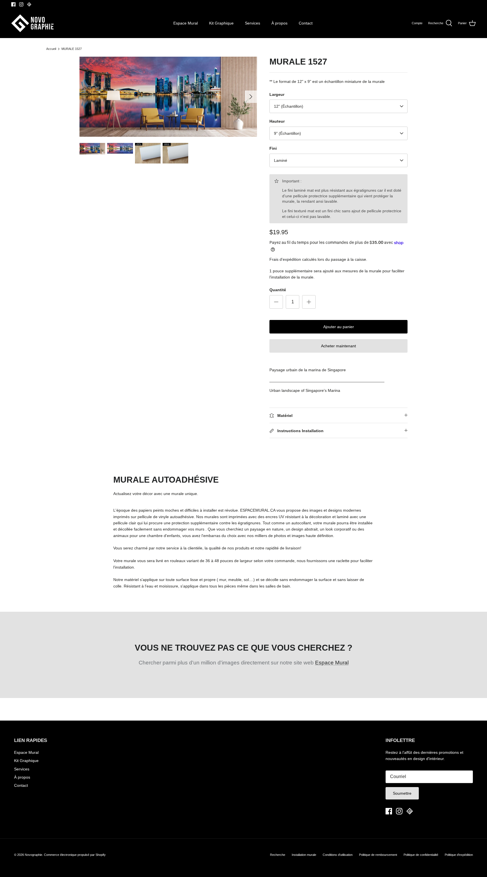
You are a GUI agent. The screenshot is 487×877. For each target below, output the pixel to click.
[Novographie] (32, 23)
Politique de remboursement (378, 854)
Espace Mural (185, 23)
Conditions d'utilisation (338, 854)
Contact (306, 23)
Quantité (277, 290)
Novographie (33, 854)
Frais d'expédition (285, 259)
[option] (168, 97)
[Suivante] (251, 96)
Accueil (51, 48)
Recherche (277, 854)
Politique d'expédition (459, 854)
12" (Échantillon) (288, 106)
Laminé (280, 160)
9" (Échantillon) (287, 133)
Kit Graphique (221, 23)
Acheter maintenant (338, 346)
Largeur (276, 94)
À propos (279, 23)
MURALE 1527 (71, 48)
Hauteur (277, 121)
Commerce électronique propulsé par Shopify (75, 854)
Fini (273, 148)
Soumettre (402, 793)
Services (252, 23)
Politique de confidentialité (421, 854)
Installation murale (304, 854)
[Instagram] (21, 4)
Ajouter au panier (338, 326)
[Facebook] (13, 4)
